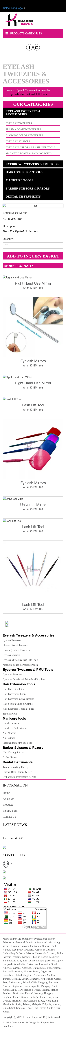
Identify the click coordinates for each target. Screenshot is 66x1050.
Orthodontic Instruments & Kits (19, 777)
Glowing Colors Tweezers (24, 135)
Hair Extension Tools (24, 172)
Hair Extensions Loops (14, 694)
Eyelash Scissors (18, 141)
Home (9, 90)
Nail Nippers (9, 733)
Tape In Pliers (10, 713)
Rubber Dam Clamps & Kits (17, 772)
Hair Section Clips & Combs (17, 703)
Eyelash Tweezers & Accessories (33, 90)
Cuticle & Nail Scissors (15, 728)
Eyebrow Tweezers (12, 674)
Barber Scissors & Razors (28, 188)
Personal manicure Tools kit (17, 742)
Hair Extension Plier (13, 689)
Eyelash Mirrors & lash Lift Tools (31, 147)
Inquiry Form (10, 810)
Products (8, 804)
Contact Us (9, 816)
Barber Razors (10, 757)
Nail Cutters (9, 738)
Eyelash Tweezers (19, 123)
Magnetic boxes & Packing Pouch (29, 153)
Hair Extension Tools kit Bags (18, 708)
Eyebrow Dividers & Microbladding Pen (24, 679)
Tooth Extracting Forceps (16, 767)
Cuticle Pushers (11, 723)
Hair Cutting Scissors (14, 752)
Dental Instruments (23, 196)
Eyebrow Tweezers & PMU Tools (33, 164)
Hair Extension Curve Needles (18, 699)
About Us (8, 798)
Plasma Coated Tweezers (23, 129)
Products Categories (26, 33)
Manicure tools (19, 180)
